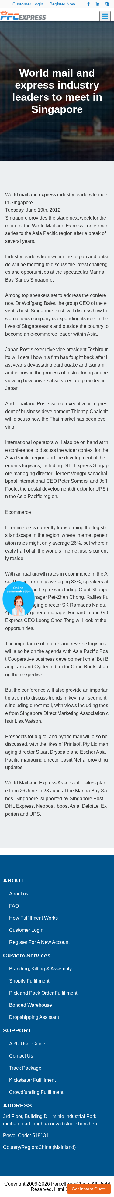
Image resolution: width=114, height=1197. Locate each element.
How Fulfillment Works (33, 918)
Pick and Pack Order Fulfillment (43, 993)
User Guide (33, 1043)
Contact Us (21, 1055)
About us (18, 893)
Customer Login (27, 4)
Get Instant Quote (89, 1188)
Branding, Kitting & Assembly (40, 968)
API (13, 1043)
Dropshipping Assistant (34, 1017)
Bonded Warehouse (30, 1005)
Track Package (25, 1068)
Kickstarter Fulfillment (32, 1080)
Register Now (62, 4)
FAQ (14, 905)
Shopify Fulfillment (29, 980)
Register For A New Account (39, 942)
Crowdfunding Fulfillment (36, 1092)
